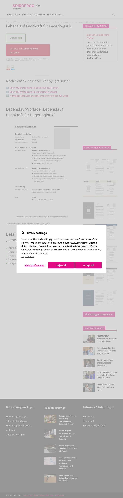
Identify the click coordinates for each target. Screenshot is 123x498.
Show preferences (34, 265)
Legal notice (27, 256)
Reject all (61, 265)
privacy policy (40, 253)
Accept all (88, 265)
